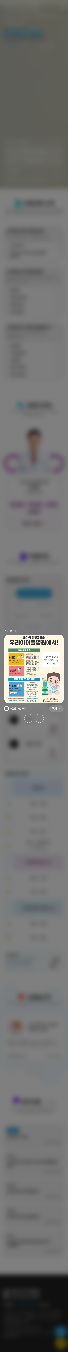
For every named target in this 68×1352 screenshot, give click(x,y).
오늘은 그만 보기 (18, 708)
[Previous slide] (28, 718)
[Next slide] (39, 718)
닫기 (54, 708)
